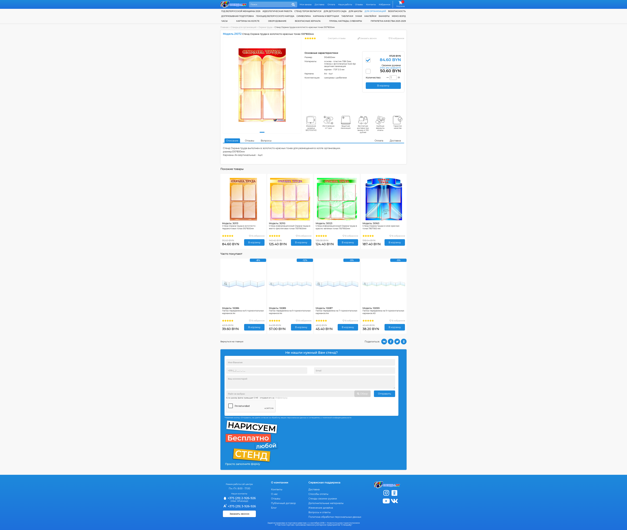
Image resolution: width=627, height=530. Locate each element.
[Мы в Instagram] (386, 493)
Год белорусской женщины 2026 (240, 11)
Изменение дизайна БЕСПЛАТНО (311, 128)
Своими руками (390, 66)
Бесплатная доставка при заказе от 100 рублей (363, 129)
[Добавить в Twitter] (397, 341)
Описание (232, 140)
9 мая (358, 16)
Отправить (384, 393)
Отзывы (359, 4)
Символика (304, 16)
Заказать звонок (368, 38)
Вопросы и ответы (319, 512)
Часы (224, 21)
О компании (279, 482)
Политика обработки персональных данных (334, 516)
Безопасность (397, 11)
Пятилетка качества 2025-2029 (388, 21)
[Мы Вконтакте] (394, 501)
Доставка (319, 4)
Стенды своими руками (322, 498)
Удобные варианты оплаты (380, 128)
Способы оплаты (318, 494)
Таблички (347, 16)
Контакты (371, 4)
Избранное (384, 4)
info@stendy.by (281, 398)
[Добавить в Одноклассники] (404, 341)
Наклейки (370, 16)
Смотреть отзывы (337, 38)
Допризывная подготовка (237, 16)
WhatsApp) (242, 501)
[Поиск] (293, 5)
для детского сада (335, 11)
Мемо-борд (399, 16)
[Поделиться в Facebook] (391, 341)
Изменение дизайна (320, 507)
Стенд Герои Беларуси (307, 11)
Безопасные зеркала (308, 21)
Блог (274, 507)
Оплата (331, 4)
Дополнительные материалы (326, 503)
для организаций (375, 11)
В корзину (254, 242)
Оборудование (277, 21)
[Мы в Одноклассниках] (394, 493)
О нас (274, 494)
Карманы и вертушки (326, 16)
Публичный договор (283, 503)
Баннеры (384, 16)
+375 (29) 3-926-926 (241, 506)
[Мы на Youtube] (386, 501)
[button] (262, 132)
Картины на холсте (247, 21)
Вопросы (266, 140)
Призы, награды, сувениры (345, 21)
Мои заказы (306, 4)
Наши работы (345, 4)
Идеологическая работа (277, 11)
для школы (355, 11)
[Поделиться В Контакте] (384, 341)
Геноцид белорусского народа (275, 16)
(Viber (233, 501)
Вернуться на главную (231, 341)
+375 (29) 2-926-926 (241, 498)
